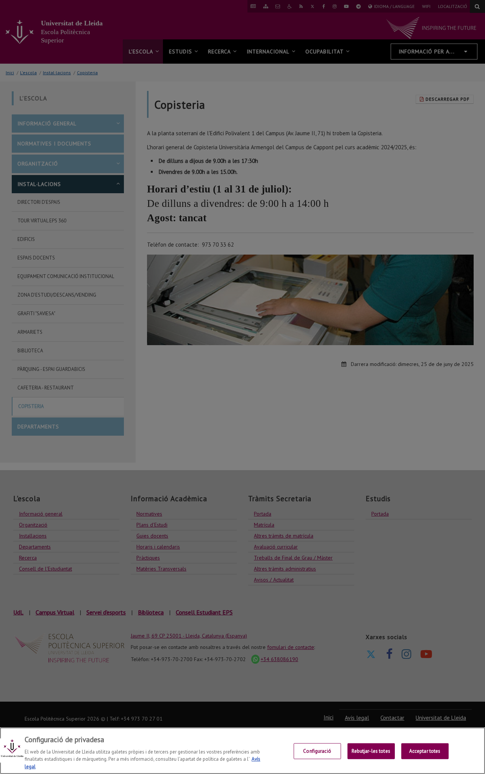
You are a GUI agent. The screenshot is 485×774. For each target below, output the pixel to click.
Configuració (317, 751)
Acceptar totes (425, 751)
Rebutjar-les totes (371, 751)
